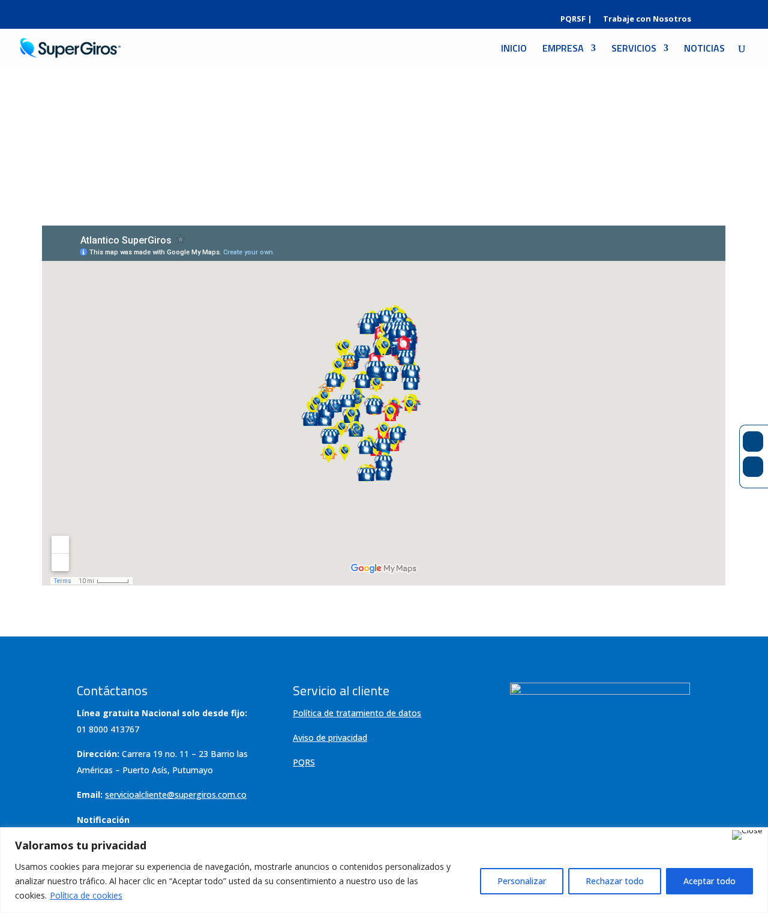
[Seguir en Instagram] (753, 467)
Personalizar (521, 881)
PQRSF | (576, 19)
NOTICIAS (704, 49)
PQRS (304, 762)
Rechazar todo (615, 881)
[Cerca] (747, 835)
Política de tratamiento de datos (357, 713)
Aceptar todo (709, 881)
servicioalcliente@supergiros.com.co (176, 794)
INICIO (514, 49)
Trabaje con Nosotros (647, 19)
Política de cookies (86, 895)
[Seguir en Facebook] (753, 441)
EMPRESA (563, 49)
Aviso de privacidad (330, 737)
